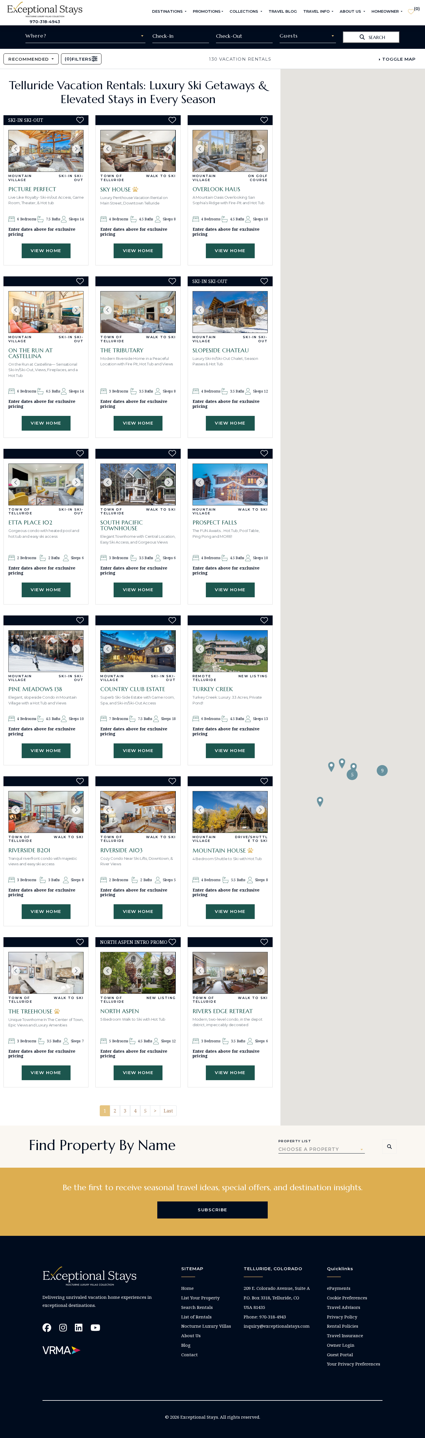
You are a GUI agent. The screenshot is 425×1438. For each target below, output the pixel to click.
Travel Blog (283, 11)
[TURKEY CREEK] (230, 651)
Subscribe (212, 1209)
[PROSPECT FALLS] (230, 484)
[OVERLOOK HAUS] (230, 151)
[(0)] (411, 9)
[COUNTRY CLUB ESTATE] (137, 651)
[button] (15, 149)
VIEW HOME (46, 250)
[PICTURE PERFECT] (46, 151)
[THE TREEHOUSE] (46, 973)
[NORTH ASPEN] (137, 973)
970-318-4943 (44, 21)
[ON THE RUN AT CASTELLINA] (46, 312)
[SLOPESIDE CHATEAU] (230, 312)
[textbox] (85, 36)
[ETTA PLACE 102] (46, 484)
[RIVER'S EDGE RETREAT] (230, 973)
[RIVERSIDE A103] (137, 812)
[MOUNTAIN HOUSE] (230, 812)
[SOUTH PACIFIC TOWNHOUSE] (137, 484)
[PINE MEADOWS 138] (46, 651)
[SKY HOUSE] (137, 151)
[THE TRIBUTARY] (137, 312)
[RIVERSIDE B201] (46, 812)
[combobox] (85, 36)
